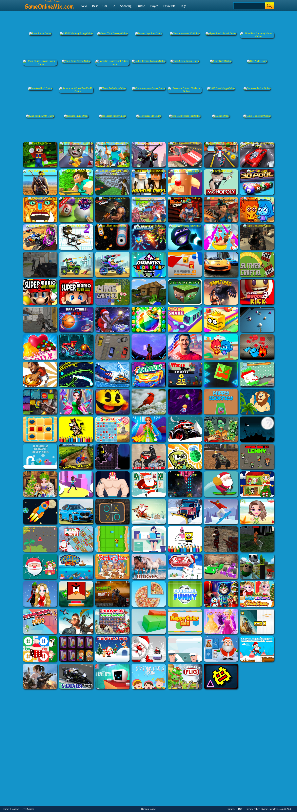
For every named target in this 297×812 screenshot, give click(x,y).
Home (6, 809)
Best (95, 6)
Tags (183, 6)
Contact (15, 809)
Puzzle (140, 6)
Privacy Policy (253, 809)
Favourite (169, 6)
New (84, 6)
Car (104, 6)
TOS (240, 809)
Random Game (148, 809)
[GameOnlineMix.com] (49, 4)
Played (154, 6)
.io (113, 6)
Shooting (126, 6)
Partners (231, 809)
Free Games (28, 809)
